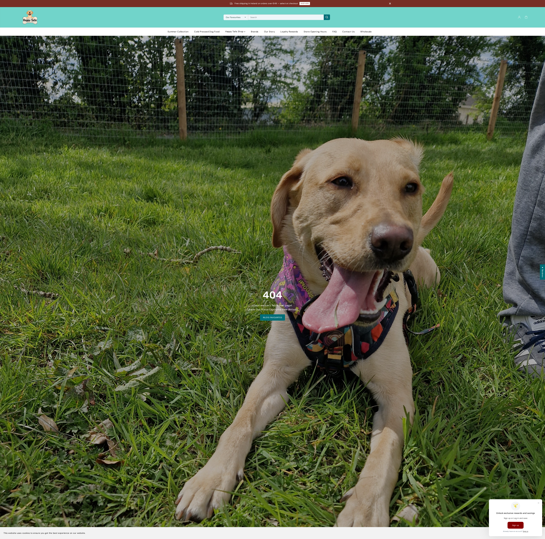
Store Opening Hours (315, 31)
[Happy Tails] (30, 17)
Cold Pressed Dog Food (207, 31)
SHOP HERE (303, 3)
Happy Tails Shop (234, 31)
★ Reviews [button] (542, 272)
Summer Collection (178, 31)
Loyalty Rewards (289, 31)
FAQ (334, 31)
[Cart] (526, 17)
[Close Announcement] (390, 3)
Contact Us (348, 31)
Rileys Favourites (272, 317)
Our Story (269, 31)
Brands (254, 31)
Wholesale (366, 31)
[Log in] (519, 17)
